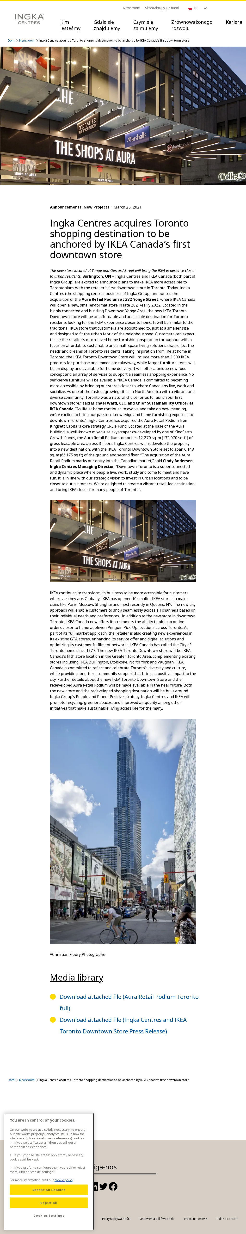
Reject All (48, 1203)
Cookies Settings (48, 1215)
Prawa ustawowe (195, 1219)
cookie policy (64, 1180)
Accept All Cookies (49, 1190)
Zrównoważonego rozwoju (192, 25)
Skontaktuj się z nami (162, 8)
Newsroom (131, 8)
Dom (11, 40)
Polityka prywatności (116, 1219)
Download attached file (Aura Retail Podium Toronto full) (129, 1002)
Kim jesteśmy (70, 25)
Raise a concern (227, 1219)
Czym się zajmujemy (145, 25)
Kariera (234, 22)
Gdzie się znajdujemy (107, 25)
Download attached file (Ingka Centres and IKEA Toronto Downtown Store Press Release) (123, 1025)
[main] (49, 1171)
